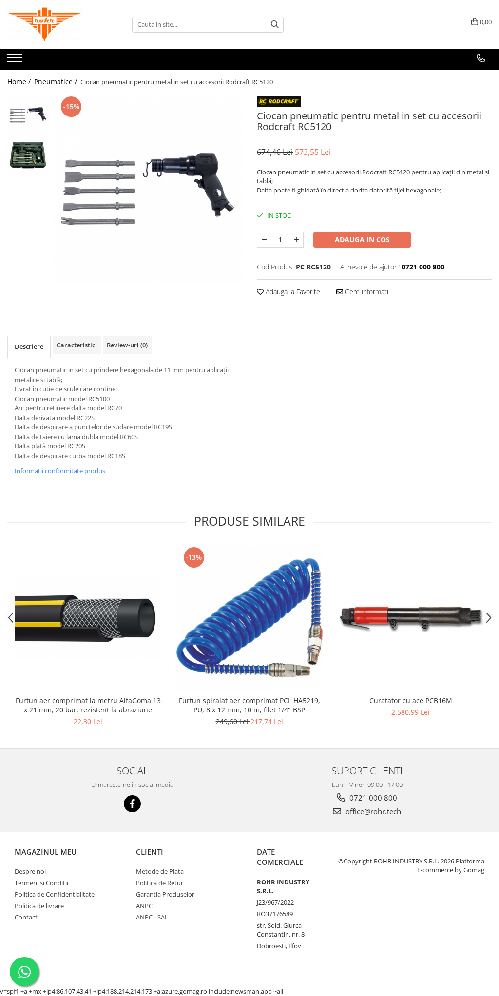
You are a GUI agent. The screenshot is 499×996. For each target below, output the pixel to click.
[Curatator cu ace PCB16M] (411, 618)
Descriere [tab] (29, 346)
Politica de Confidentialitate (55, 894)
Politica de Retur (159, 883)
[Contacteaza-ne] (481, 58)
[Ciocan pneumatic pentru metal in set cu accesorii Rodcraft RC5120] (148, 188)
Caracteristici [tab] (77, 345)
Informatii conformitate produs (60, 470)
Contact (26, 917)
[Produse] (15, 61)
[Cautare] (275, 25)
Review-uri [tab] (127, 345)
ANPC (144, 905)
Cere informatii (366, 291)
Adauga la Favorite (292, 291)
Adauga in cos (362, 239)
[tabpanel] (148, 188)
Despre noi (30, 871)
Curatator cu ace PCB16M (410, 700)
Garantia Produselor (165, 894)
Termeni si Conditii (41, 883)
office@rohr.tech (372, 811)
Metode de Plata (160, 871)
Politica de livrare (39, 905)
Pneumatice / (56, 81)
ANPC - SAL (152, 917)
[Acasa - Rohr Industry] (56, 24)
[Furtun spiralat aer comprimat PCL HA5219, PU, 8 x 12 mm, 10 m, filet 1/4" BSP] (249, 618)
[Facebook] (132, 803)
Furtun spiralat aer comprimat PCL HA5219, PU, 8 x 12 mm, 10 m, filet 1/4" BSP (249, 705)
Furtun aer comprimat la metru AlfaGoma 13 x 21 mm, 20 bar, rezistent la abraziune (88, 705)
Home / (20, 81)
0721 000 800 (372, 798)
